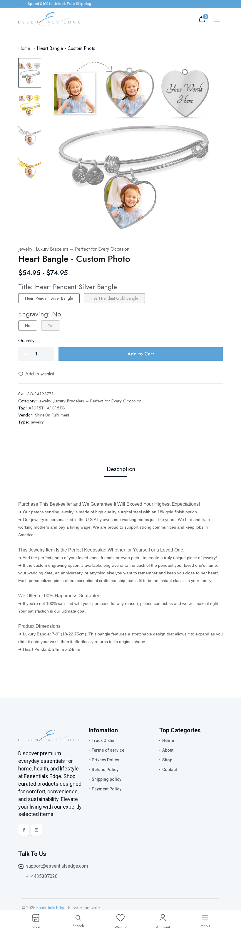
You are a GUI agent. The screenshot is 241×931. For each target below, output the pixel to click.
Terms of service (108, 750)
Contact (169, 769)
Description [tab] (121, 469)
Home (24, 48)
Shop (167, 760)
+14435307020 (42, 876)
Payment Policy (106, 789)
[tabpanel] (130, 144)
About (167, 750)
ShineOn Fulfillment (52, 415)
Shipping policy (106, 779)
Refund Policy (105, 769)
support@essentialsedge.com (57, 866)
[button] (36, 374)
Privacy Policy (105, 760)
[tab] (29, 72)
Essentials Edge (51, 907)
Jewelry (37, 422)
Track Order (103, 740)
